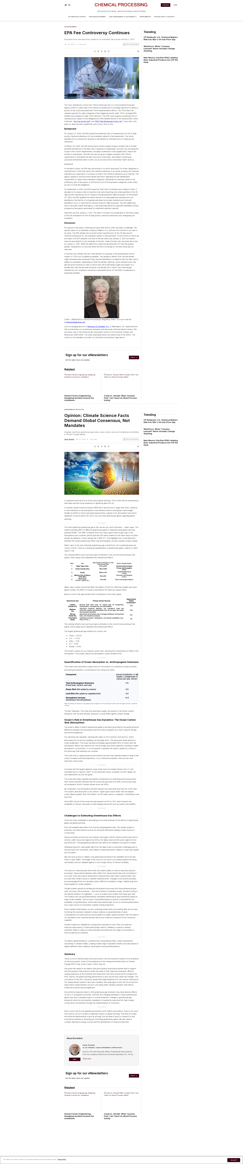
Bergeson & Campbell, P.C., (99, 327)
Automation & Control (77, 16)
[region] (121, 1160)
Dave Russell (69, 439)
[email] (108, 51)
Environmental (145, 16)
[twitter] (102, 51)
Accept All (234, 1160)
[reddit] (105, 51)
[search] (69, 5)
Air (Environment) (70, 26)
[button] (65, 5)
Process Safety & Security (164, 16)
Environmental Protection (74, 409)
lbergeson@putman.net (75, 322)
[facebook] (95, 51)
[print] (138, 51)
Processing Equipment (97, 16)
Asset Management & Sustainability (123, 16)
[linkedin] (98, 51)
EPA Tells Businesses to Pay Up (108, 121)
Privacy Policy (62, 1159)
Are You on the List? (82, 121)
